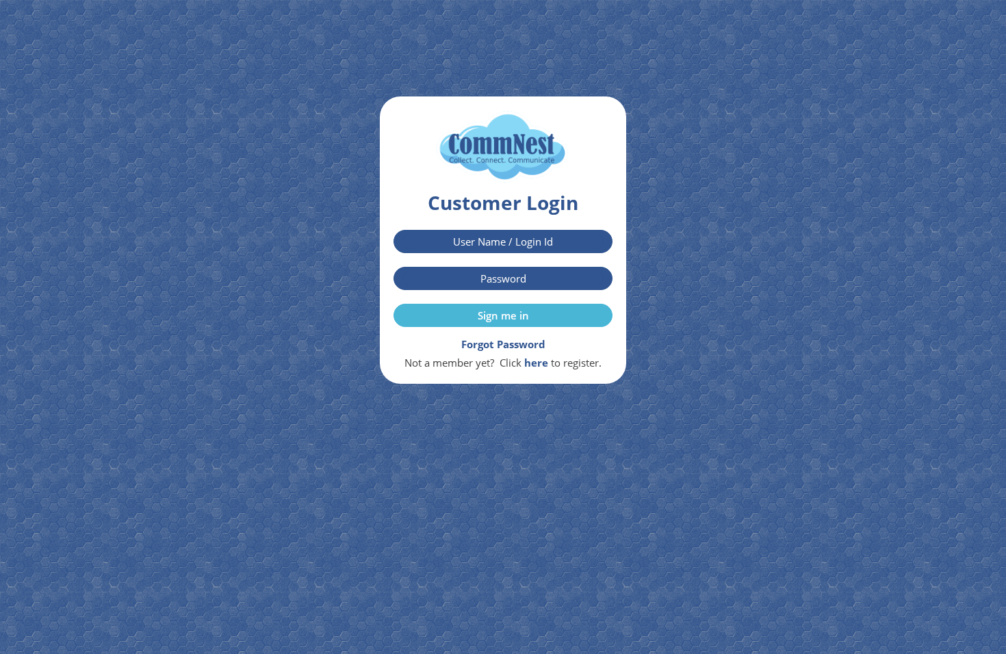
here (536, 362)
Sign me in (503, 315)
